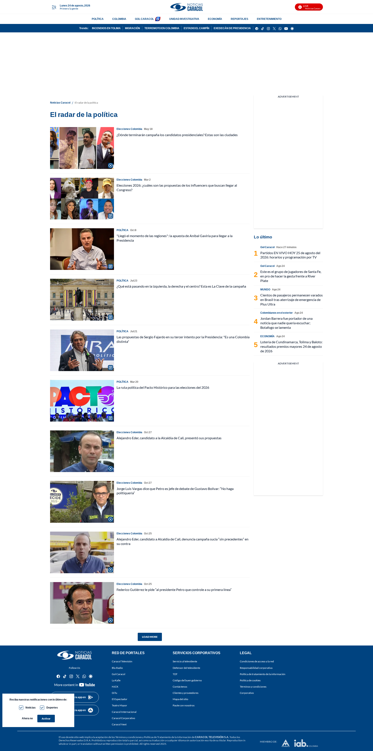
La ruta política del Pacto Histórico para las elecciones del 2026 (163, 387)
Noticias (30, 707)
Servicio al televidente (185, 661)
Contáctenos (180, 686)
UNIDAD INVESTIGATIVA (184, 18)
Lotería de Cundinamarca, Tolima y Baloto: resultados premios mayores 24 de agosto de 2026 (291, 346)
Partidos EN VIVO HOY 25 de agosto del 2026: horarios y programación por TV (290, 255)
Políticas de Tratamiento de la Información (167, 737)
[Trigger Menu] (54, 7)
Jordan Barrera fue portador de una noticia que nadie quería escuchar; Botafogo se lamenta (286, 322)
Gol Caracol (118, 674)
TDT (175, 674)
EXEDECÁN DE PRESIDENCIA (232, 28)
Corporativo (247, 692)
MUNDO (265, 289)
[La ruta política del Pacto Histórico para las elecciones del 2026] (82, 401)
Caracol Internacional (124, 711)
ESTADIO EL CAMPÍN (196, 28)
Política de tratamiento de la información (262, 674)
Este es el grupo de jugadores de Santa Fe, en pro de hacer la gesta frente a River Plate (290, 276)
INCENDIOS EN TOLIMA (106, 28)
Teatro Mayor (119, 705)
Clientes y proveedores (185, 692)
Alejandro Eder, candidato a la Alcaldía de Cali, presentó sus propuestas (169, 438)
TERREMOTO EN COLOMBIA (161, 28)
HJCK (115, 686)
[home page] (186, 7)
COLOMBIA (119, 18)
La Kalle (116, 680)
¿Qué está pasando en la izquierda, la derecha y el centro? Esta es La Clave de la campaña (181, 286)
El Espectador (119, 699)
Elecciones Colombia (129, 129)
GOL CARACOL (144, 18)
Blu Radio (117, 667)
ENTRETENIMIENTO (269, 18)
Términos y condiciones (253, 686)
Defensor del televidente (186, 667)
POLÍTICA (98, 18)
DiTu (114, 692)
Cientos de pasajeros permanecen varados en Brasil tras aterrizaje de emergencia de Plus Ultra (291, 299)
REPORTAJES (239, 18)
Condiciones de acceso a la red (257, 661)
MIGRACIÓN (132, 28)
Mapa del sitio (180, 699)
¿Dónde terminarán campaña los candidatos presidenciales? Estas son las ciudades (177, 135)
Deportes (52, 707)
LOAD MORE (150, 636)
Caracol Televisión (122, 661)
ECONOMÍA (215, 18)
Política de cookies (250, 680)
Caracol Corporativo (123, 718)
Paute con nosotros (183, 705)
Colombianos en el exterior (276, 312)
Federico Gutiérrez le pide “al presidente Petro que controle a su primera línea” (174, 589)
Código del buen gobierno (187, 680)
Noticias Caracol (60, 102)
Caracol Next (119, 724)
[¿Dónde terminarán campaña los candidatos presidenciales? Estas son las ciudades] (82, 148)
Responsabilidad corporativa (256, 667)
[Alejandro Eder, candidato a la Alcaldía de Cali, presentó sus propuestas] (82, 451)
